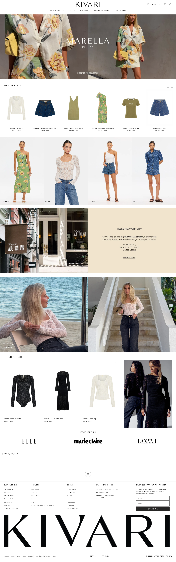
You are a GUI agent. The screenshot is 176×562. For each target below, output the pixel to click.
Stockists (35, 499)
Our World (120, 10)
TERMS (93, 556)
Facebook (71, 502)
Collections (35, 496)
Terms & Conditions (12, 508)
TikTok (69, 496)
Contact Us (8, 502)
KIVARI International (162, 556)
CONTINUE (153, 509)
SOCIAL (70, 485)
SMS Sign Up (72, 508)
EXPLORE (35, 485)
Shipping (7, 492)
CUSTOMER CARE (11, 485)
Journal (34, 492)
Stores (33, 502)
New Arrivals (57, 10)
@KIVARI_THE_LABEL (11, 453)
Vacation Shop (101, 10)
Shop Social (72, 489)
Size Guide (8, 505)
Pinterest (70, 505)
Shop (72, 10)
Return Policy (9, 496)
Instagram (71, 492)
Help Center (9, 489)
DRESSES (84, 10)
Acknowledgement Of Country (43, 505)
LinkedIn (70, 499)
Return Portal (9, 499)
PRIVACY (105, 556)
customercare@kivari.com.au (107, 489)
